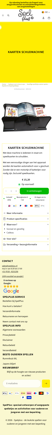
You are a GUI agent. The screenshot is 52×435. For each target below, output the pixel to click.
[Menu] (3, 15)
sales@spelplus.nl (9, 266)
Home (4, 84)
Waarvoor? (12, 224)
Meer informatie (14, 213)
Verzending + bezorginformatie (22, 244)
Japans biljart (9, 363)
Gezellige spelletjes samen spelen (37, 84)
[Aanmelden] (46, 384)
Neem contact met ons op (15, 321)
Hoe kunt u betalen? (12, 306)
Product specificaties (17, 218)
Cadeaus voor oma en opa (16, 84)
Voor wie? (11, 238)
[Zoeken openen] (8, 15)
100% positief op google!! (13, 276)
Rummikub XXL (10, 358)
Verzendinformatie (11, 311)
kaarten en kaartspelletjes (10, 86)
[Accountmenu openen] (43, 18)
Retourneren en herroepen (15, 316)
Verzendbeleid (9, 350)
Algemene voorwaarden (14, 329)
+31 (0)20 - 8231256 (10, 271)
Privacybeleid (9, 335)
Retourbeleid (9, 345)
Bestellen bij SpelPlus (13, 301)
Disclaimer (8, 340)
